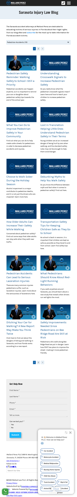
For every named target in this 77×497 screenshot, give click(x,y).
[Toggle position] (66, 432)
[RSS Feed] (15, 467)
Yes (12, 424)
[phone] (63, 3)
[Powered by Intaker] (60, 492)
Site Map (10, 495)
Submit (15, 435)
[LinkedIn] (11, 467)
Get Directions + (12, 461)
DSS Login (18, 495)
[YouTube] (13, 467)
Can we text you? (17, 421)
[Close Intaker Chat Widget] (70, 432)
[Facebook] (7, 467)
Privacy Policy (11, 483)
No (12, 427)
